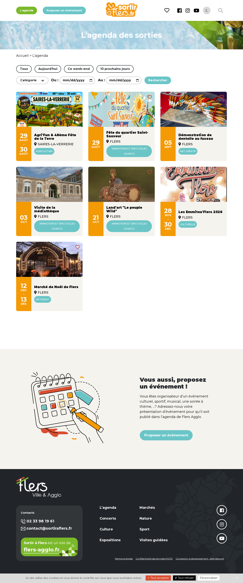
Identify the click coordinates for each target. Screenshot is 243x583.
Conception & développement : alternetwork (200, 558)
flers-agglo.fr (41, 550)
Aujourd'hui (47, 69)
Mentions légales (124, 558)
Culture (106, 529)
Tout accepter (159, 578)
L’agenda (26, 10)
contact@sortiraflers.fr (49, 528)
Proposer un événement (64, 10)
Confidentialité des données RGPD (154, 558)
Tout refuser (185, 578)
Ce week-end (79, 69)
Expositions (110, 540)
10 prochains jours (115, 69)
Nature (146, 518)
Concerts (108, 518)
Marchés (147, 508)
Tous (24, 69)
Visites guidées (154, 540)
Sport (144, 529)
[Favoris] (167, 10)
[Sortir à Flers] (121, 9)
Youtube (196, 10)
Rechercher (157, 80)
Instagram (187, 10)
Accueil (22, 56)
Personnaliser (209, 578)
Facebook (179, 10)
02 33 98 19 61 (40, 521)
